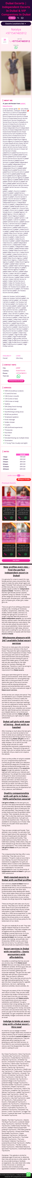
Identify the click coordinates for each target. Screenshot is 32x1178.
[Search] (18, 17)
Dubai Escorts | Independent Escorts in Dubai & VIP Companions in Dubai (16, 8)
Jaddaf (22, 104)
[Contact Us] (22, 17)
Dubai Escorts (7, 106)
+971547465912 (21, 41)
